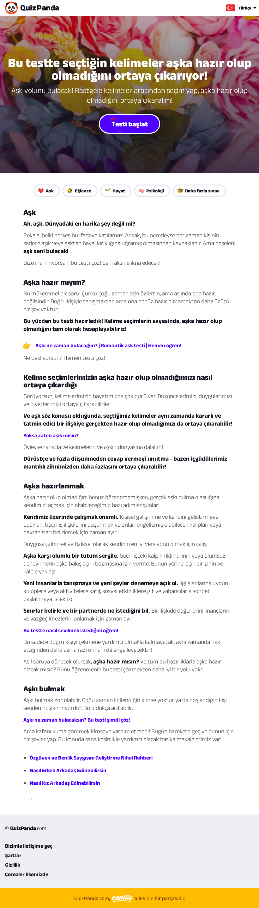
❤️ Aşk (46, 190)
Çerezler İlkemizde (26, 874)
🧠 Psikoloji (151, 190)
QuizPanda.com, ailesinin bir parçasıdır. (129, 898)
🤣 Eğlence (79, 190)
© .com (25, 828)
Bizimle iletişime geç (28, 846)
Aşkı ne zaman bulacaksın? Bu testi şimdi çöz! (76, 720)
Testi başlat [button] (129, 124)
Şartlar (13, 855)
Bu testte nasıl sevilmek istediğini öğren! (70, 630)
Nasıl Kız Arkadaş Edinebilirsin (65, 783)
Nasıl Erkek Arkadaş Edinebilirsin (68, 770)
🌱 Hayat (115, 190)
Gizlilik (12, 865)
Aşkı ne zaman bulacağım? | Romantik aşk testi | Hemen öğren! (108, 345)
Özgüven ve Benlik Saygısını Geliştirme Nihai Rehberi (91, 757)
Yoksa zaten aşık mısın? (51, 435)
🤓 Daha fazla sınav (198, 190)
